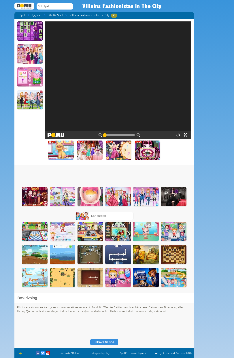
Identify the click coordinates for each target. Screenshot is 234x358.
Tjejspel (36, 15)
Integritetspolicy (100, 353)
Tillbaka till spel (104, 342)
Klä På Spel (55, 15)
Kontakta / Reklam (70, 353)
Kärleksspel (99, 215)
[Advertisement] (104, 175)
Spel (22, 15)
